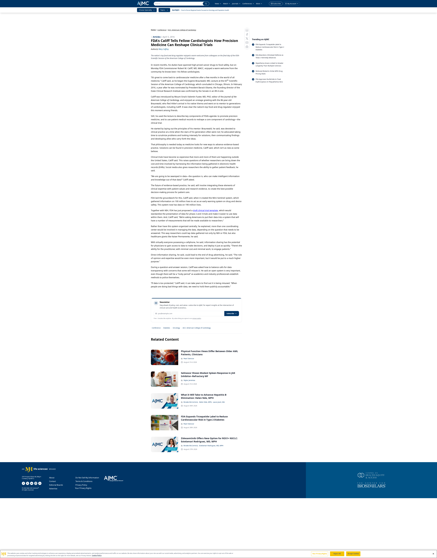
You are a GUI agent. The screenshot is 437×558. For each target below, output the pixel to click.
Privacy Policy (81, 485)
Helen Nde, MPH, (205, 402)
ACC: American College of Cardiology (197, 328)
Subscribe (230, 313)
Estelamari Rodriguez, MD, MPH (211, 445)
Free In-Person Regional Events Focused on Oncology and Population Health (205, 10)
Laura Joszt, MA (219, 402)
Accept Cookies (353, 554)
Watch (225, 4)
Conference (162, 30)
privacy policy (196, 318)
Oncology (176, 328)
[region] (218, 554)
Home (153, 30)
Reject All (337, 554)
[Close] (433, 553)
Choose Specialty (145, 10)
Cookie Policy (97, 555)
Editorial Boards (56, 485)
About (51, 477)
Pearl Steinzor (189, 358)
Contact (52, 481)
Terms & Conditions (83, 481)
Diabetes (166, 328)
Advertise (53, 488)
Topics (162, 10)
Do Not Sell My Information (87, 477)
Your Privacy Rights (83, 488)
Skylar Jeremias (189, 380)
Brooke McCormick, (191, 402)
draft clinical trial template (205, 210)
